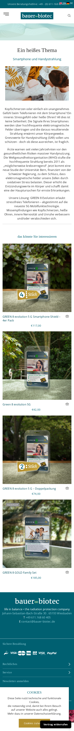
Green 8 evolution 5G (17, 404)
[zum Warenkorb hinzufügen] (68, 317)
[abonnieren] (68, 698)
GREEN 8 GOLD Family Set (19, 572)
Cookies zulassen (34, 723)
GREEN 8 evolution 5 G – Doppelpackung (29, 488)
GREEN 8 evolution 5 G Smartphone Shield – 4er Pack (32, 318)
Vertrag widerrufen (56, 724)
